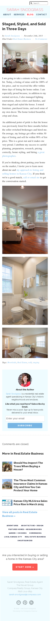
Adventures (12, 526)
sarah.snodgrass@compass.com (25, 594)
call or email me (31, 177)
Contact (41, 14)
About (7, 14)
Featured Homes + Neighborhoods (25, 529)
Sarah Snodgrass (25, 10)
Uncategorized (25, 541)
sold (30, 362)
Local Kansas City (13, 537)
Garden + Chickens (18, 533)
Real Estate (22, 362)
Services (19, 14)
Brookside (12, 362)
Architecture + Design (32, 526)
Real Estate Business (22, 38)
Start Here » (25, 567)
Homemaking (35, 533)
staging (36, 362)
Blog (30, 14)
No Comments (41, 38)
